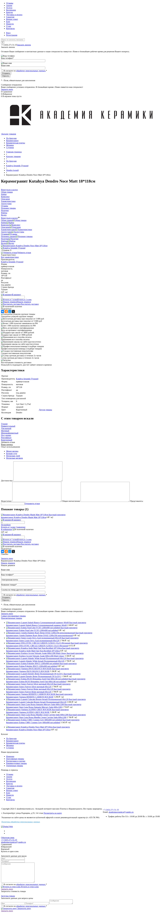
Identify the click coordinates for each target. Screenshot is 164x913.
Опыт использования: (10, 447)
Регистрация (11, 35)
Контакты (10, 28)
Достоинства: (7, 481)
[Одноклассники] (6, 311)
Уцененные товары (14, 766)
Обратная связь (7, 837)
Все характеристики (10, 257)
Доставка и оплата (14, 15)
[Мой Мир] (9, 311)
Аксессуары (6, 232)
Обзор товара (7, 220)
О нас (8, 26)
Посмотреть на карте (53, 813)
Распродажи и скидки (15, 761)
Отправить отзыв (32, 503)
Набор (4, 223)
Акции (9, 5)
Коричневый (6, 440)
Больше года (11, 453)
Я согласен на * (25, 884)
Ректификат (6, 438)
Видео (4, 243)
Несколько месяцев (14, 458)
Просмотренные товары (11, 618)
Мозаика (10, 745)
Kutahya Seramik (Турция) (12, 262)
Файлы (4, 241)
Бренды (9, 12)
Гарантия (10, 17)
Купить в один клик (30, 887)
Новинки (10, 756)
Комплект (5, 225)
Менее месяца (12, 451)
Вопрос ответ (12, 19)
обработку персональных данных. (31, 71)
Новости (10, 24)
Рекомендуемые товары (16, 763)
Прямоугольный (8, 426)
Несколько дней (13, 456)
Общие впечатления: (71, 501)
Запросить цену (24, 908)
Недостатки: (6, 501)
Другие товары (45, 410)
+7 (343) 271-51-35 (9, 45)
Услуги (9, 8)
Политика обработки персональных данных (20, 822)
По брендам (11, 738)
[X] (13, 311)
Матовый (5, 431)
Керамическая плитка (15, 743)
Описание (5, 227)
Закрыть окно (7, 89)
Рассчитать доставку (30, 304)
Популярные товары (15, 759)
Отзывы (9, 3)
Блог (8, 21)
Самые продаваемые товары (13, 616)
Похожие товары (8, 236)
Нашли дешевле (24, 302)
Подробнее (6, 525)
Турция (4, 424)
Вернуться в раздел (9, 218)
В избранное (6, 529)
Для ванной (6, 428)
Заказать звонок (24, 45)
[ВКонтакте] (2, 311)
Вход (8, 33)
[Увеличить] (24, 246)
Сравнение (20, 527)
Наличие (5, 239)
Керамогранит (12, 741)
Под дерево (6, 435)
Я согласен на (25, 71)
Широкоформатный (9, 433)
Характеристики (8, 229)
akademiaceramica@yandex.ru (121, 812)
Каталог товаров (8, 134)
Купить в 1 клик (24, 299)
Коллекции (11, 10)
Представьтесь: (136, 501)
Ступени (10, 748)
